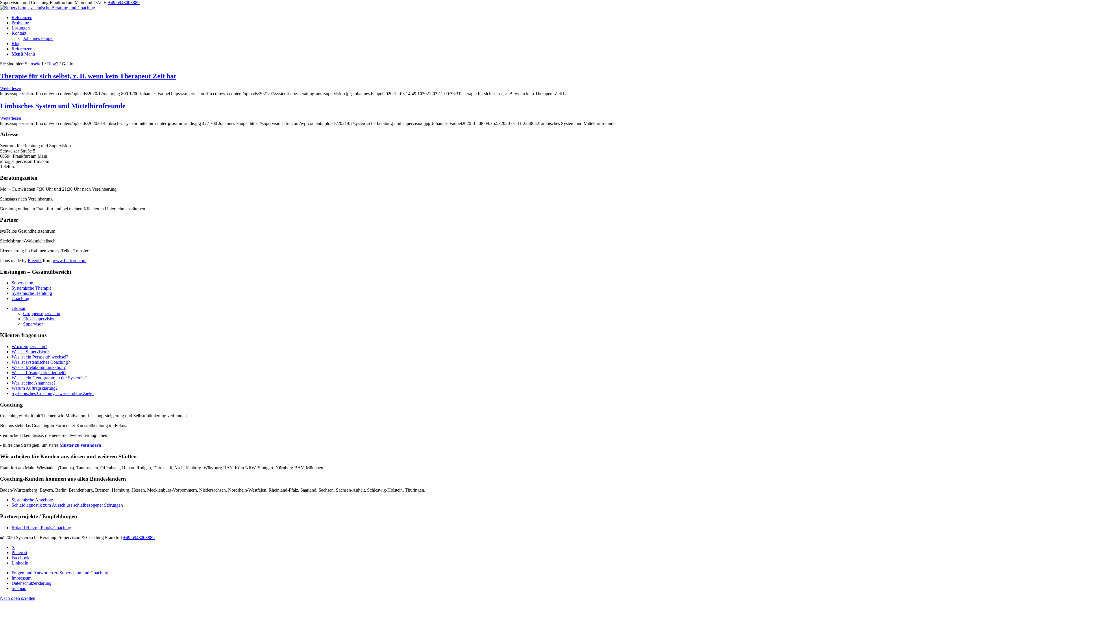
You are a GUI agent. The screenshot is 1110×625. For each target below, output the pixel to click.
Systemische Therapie (31, 288)
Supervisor (33, 323)
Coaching (20, 298)
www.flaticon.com (69, 260)
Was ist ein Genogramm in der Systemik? (49, 377)
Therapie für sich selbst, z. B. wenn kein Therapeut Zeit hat (88, 76)
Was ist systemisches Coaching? (41, 362)
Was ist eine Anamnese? (34, 382)
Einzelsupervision (39, 318)
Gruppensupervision (41, 313)
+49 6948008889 (124, 2)
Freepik (35, 260)
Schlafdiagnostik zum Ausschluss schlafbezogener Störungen (67, 505)
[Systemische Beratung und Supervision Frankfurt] (47, 7)
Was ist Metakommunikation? (39, 367)
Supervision (22, 282)
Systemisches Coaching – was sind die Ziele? (53, 393)
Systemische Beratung (32, 293)
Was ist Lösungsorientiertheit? (39, 372)
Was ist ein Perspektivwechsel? (40, 356)
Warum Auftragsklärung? (35, 388)
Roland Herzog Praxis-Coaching (41, 527)
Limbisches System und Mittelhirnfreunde (62, 106)
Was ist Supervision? (30, 351)
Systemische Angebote (32, 499)
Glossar (18, 308)
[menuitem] (561, 17)
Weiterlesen (10, 88)
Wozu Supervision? (29, 346)
